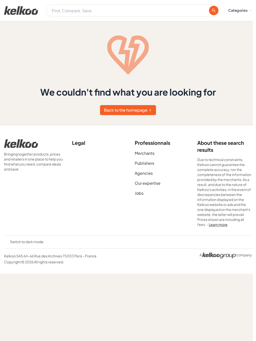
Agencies (144, 173)
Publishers (144, 163)
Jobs (139, 193)
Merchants (144, 153)
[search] (213, 10)
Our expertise (147, 183)
